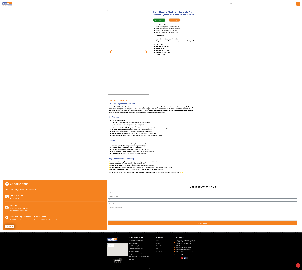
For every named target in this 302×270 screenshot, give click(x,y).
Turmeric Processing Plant (136, 248)
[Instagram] (187, 258)
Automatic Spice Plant (135, 243)
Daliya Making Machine (135, 251)
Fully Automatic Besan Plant (136, 254)
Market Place (159, 246)
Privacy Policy (159, 254)
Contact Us (159, 251)
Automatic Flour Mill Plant (136, 240)
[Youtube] (182, 258)
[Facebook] (185, 258)
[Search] (298, 4)
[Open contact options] (298, 265)
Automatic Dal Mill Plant (135, 262)
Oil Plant (131, 259)
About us (158, 243)
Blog (157, 248)
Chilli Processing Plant (135, 246)
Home (157, 240)
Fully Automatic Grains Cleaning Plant (139, 256)
